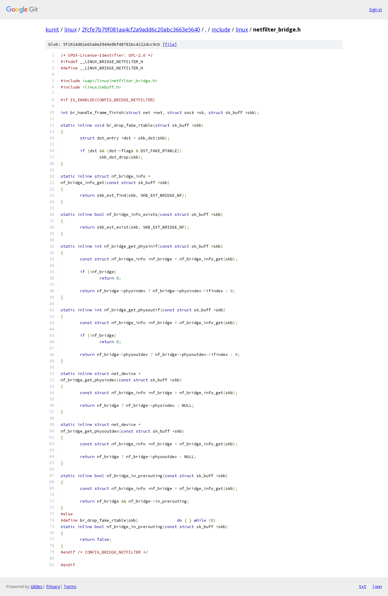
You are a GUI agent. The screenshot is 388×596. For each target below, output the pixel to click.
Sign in (375, 9)
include (221, 29)
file (170, 44)
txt (362, 586)
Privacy (53, 586)
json (377, 586)
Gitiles (36, 586)
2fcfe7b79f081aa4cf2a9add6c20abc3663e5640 (141, 29)
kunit (52, 29)
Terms (70, 586)
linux (70, 29)
